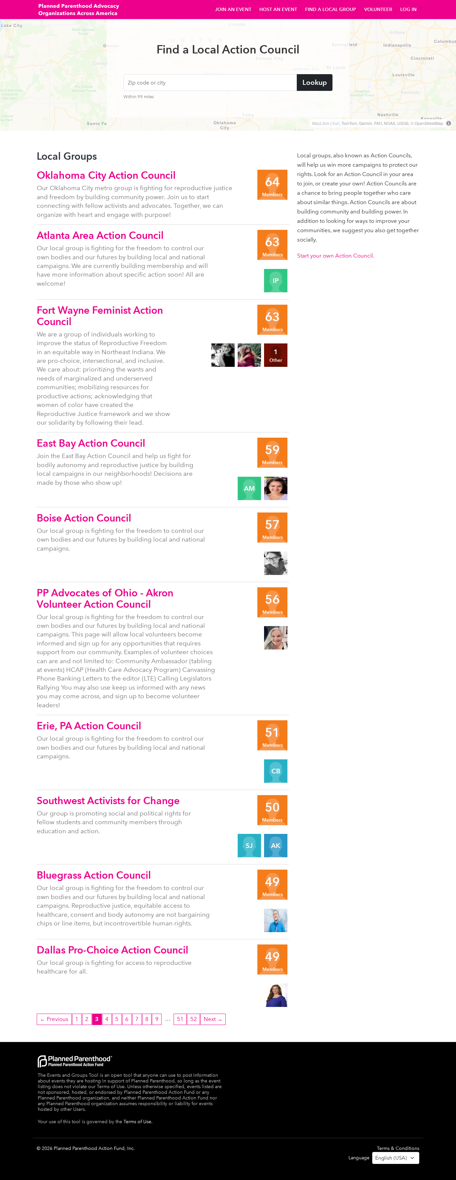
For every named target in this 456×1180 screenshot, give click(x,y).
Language (359, 1158)
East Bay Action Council (91, 443)
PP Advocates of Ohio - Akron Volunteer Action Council (105, 598)
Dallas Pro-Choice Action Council (112, 950)
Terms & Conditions (398, 1148)
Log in (408, 9)
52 (193, 1019)
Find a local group (330, 9)
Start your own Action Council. (335, 255)
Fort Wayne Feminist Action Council (100, 316)
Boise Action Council (84, 518)
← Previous (54, 1019)
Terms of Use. (138, 1122)
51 (180, 1019)
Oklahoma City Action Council (106, 175)
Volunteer (378, 9)
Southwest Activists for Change (108, 800)
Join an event (233, 9)
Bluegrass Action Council (94, 875)
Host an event (278, 9)
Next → (213, 1019)
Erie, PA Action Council (89, 726)
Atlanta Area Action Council (100, 235)
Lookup (314, 82)
